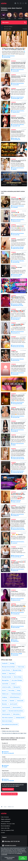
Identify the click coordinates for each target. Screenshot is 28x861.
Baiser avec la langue (7, 721)
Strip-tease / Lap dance (7, 717)
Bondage (12, 663)
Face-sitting (11, 690)
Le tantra (13, 683)
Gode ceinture (16, 714)
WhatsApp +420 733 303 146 (12, 841)
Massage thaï (17, 687)
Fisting (18, 690)
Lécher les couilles (6, 687)
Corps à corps (21, 666)
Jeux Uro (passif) (6, 707)
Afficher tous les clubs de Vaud (9, 793)
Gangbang (4, 697)
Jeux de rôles (5, 683)
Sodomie (4, 673)
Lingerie (4, 710)
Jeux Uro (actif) (13, 704)
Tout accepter (23, 858)
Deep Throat (12, 673)
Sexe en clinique (18, 676)
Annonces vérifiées (8, 26)
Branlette (12, 700)
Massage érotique (17, 670)
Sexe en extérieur (17, 707)
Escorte (4, 690)
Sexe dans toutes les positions (16, 710)
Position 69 (4, 663)
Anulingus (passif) (20, 717)
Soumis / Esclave (6, 670)
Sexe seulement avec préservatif (10, 724)
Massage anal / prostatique (8, 666)
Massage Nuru (5, 680)
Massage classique (6, 676)
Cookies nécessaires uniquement (10, 858)
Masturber (4, 704)
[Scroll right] (26, 15)
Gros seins (4, 700)
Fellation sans (5, 693)
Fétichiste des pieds (16, 693)
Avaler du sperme (6, 714)
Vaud (5, 806)
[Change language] (15, 3)
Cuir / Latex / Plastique (17, 680)
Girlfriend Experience (14, 697)
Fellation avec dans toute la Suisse (10, 731)
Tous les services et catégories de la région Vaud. (14, 733)
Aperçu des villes (5, 828)
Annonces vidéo (7, 28)
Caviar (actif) (20, 700)
